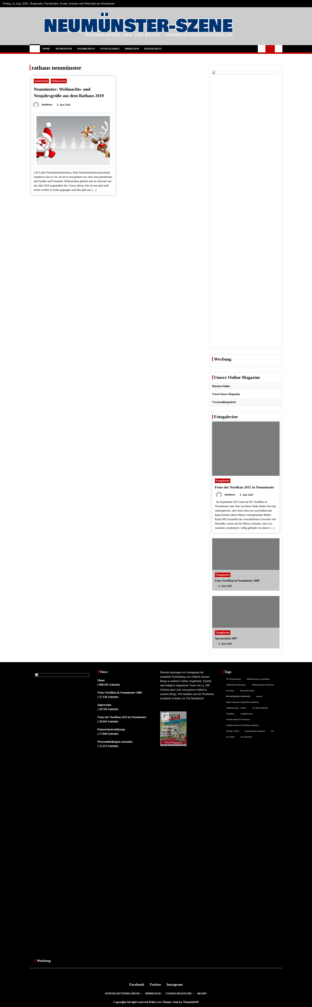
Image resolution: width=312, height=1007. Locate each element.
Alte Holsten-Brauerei (260, 708)
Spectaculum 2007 (226, 638)
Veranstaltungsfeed (224, 402)
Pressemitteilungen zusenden (115, 741)
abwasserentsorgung (247, 690)
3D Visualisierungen (233, 679)
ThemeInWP (191, 1002)
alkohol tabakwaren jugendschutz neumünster (242, 702)
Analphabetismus (246, 713)
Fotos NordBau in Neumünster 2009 (237, 580)
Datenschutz (153, 48)
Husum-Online (221, 386)
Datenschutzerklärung (111, 729)
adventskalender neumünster (238, 696)
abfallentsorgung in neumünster (258, 679)
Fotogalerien (109, 48)
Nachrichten (86, 48)
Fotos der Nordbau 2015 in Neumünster (244, 487)
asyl (272, 731)
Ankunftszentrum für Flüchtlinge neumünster (242, 725)
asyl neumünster (246, 736)
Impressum (132, 48)
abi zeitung (230, 690)
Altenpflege (230, 713)
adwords (259, 696)
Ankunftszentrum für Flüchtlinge (238, 719)
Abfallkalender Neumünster (236, 684)
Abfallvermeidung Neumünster (263, 684)
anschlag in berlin (232, 731)
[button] (261, 48)
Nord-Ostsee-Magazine (226, 394)
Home (46, 48)
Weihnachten (59, 80)
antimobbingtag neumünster (255, 731)
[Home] (35, 48)
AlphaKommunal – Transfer (236, 708)
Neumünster (63, 48)
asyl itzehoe (230, 736)
